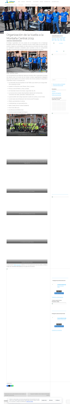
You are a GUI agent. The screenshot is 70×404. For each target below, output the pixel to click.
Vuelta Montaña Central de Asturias (10, 4)
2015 (58, 40)
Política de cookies (29, 401)
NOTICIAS (23, 1)
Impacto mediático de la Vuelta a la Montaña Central (39, 394)
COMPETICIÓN (28, 1)
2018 (64, 38)
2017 (53, 40)
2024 (64, 37)
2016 (56, 40)
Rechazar (51, 400)
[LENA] (59, 46)
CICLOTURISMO (35, 1)
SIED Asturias (17, 264)
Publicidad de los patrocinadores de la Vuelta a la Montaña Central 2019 (15, 394)
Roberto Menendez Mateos (17, 40)
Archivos (54, 91)
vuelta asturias (27, 4)
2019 (61, 38)
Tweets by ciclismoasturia (57, 297)
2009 (64, 40)
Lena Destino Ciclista (55, 1)
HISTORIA (41, 1)
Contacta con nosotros (57, 330)
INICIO (19, 1)
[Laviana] (59, 51)
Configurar (58, 400)
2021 (58, 38)
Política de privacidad (56, 94)
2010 (61, 40)
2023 (53, 38)
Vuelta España (20, 4)
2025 (62, 37)
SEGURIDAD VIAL (47, 1)
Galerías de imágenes (34, 4)
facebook (5, 400)
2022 (55, 38)
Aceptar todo (44, 400)
